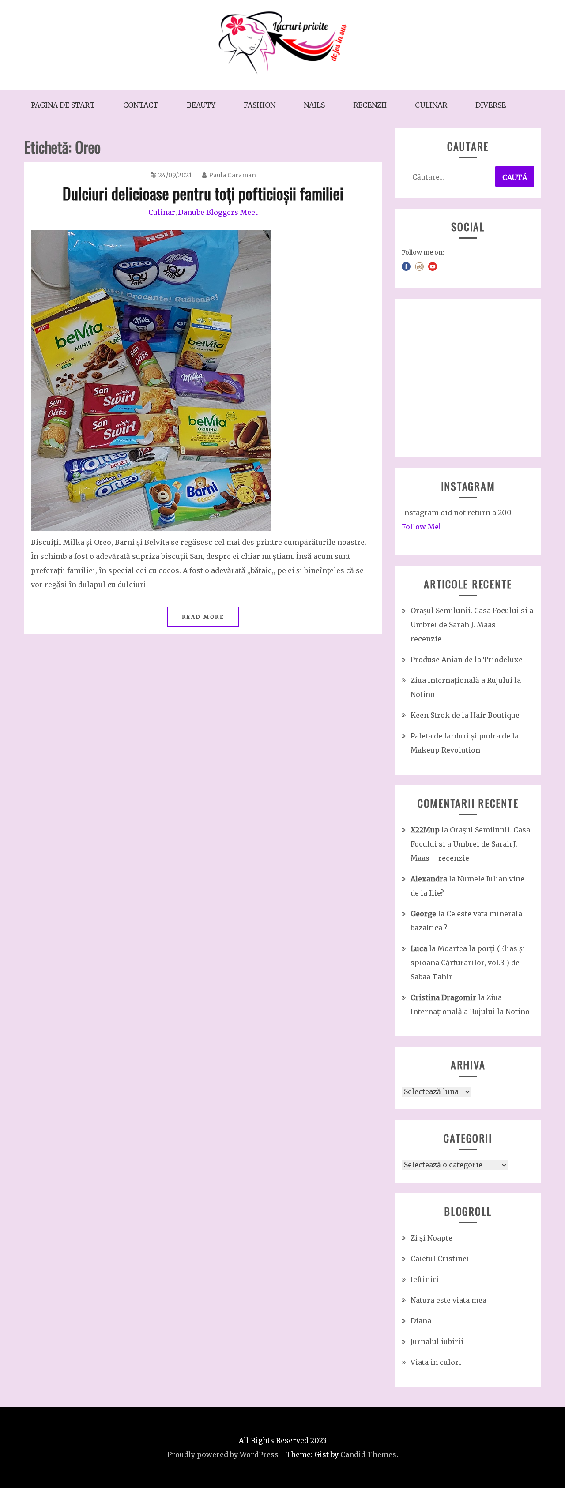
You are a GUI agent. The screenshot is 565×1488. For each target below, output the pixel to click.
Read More (203, 617)
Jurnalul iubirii (437, 1341)
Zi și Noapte (431, 1237)
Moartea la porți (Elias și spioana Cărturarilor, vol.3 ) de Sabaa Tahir (468, 962)
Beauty (201, 105)
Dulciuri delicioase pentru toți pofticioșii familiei (203, 193)
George (423, 913)
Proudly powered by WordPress (223, 1454)
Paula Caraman (232, 175)
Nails (314, 105)
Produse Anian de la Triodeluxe (467, 659)
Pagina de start (63, 105)
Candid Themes (368, 1454)
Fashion (259, 105)
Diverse (490, 105)
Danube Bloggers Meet (218, 212)
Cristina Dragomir (443, 997)
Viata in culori (436, 1362)
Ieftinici (425, 1279)
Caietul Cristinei (440, 1258)
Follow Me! (421, 526)
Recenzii (370, 105)
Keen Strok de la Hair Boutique (465, 715)
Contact (140, 105)
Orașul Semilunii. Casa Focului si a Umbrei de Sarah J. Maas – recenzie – (472, 624)
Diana (421, 1320)
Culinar (431, 105)
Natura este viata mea (448, 1300)
